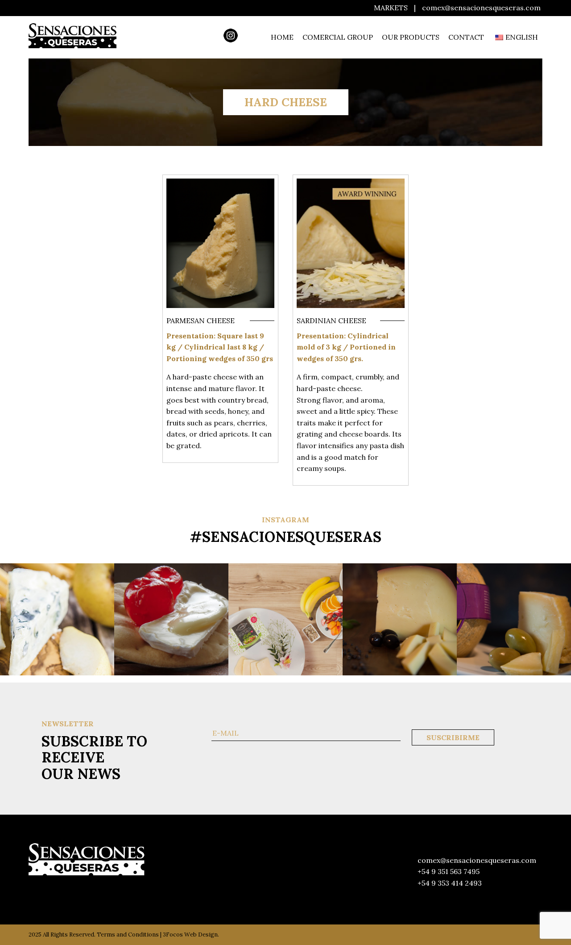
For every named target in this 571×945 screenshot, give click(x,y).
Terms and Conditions (128, 934)
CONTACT (466, 37)
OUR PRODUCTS (410, 37)
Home (282, 37)
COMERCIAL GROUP (337, 37)
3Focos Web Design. (191, 934)
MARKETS (391, 7)
